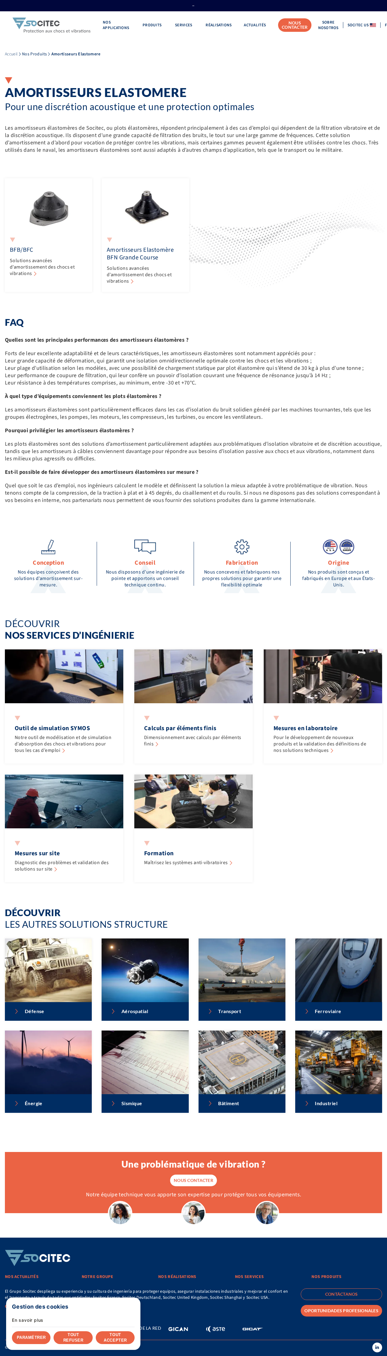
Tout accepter (115, 1337)
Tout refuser (73, 1337)
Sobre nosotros (328, 25)
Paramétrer (31, 1337)
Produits (153, 25)
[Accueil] (51, 25)
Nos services (249, 1277)
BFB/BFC (21, 250)
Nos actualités (22, 1277)
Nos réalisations (177, 1277)
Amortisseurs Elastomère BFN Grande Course (140, 254)
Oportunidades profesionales (341, 1310)
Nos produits (326, 1277)
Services (184, 25)
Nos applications (116, 25)
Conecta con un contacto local (39, 1306)
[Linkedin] (377, 1347)
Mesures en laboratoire (306, 728)
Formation (159, 853)
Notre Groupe (97, 1277)
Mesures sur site (37, 853)
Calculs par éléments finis (180, 728)
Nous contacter (295, 25)
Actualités (255, 25)
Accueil (11, 54)
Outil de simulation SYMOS (52, 728)
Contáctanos (341, 1294)
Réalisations (219, 25)
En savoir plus (27, 1320)
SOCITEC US (358, 25)
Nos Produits (34, 54)
